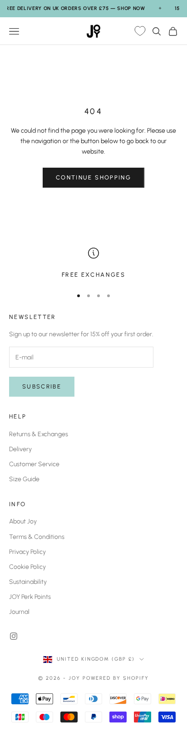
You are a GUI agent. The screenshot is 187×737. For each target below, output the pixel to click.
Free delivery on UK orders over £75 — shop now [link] (74, 8)
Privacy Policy (27, 552)
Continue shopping (93, 177)
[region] (93, 263)
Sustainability (28, 582)
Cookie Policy (27, 567)
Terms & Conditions (36, 537)
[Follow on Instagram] (13, 636)
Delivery (20, 449)
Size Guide (24, 479)
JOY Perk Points (30, 597)
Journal (19, 612)
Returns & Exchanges (38, 434)
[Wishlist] (140, 31)
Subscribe (41, 386)
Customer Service (34, 464)
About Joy (23, 521)
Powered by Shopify (116, 678)
